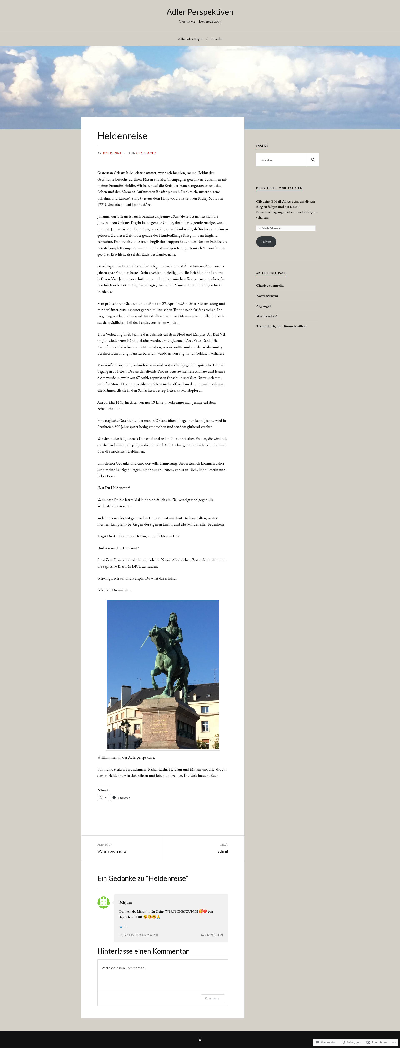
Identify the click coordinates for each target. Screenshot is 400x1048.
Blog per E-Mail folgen (279, 188)
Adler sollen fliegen (190, 39)
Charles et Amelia (270, 285)
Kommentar (212, 998)
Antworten (214, 935)
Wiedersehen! (266, 316)
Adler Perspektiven (200, 11)
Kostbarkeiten (267, 295)
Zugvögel (263, 306)
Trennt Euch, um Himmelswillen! (281, 326)
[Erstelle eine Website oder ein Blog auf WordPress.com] (200, 1039)
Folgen (266, 241)
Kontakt (216, 39)
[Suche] (312, 159)
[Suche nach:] (287, 159)
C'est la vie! (146, 153)
